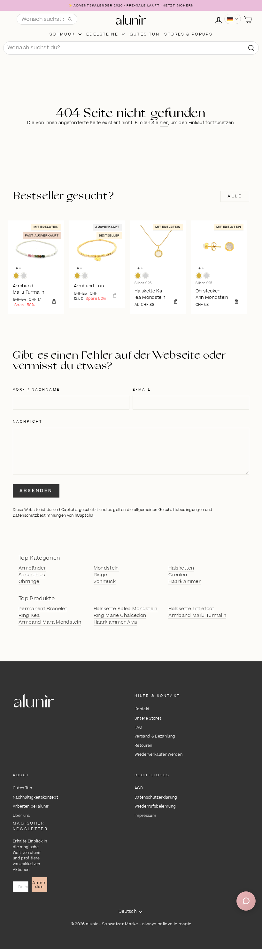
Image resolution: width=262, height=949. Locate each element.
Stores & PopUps (188, 34)
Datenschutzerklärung (156, 797)
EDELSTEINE (103, 34)
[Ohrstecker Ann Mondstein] (219, 248)
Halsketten (181, 568)
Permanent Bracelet (43, 609)
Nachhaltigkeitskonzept (35, 797)
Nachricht (27, 421)
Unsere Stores (148, 718)
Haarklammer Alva (115, 622)
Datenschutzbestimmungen (39, 515)
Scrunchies (32, 575)
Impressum (145, 815)
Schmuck (63, 34)
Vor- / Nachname (36, 389)
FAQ (138, 727)
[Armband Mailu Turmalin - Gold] (16, 276)
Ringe (100, 575)
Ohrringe (29, 581)
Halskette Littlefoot (191, 609)
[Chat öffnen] (246, 901)
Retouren (143, 745)
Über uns (21, 815)
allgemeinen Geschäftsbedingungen (169, 510)
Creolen (177, 575)
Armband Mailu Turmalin (197, 615)
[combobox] (131, 48)
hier (164, 123)
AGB (139, 788)
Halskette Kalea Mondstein (126, 609)
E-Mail (142, 389)
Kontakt (142, 709)
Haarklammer (184, 581)
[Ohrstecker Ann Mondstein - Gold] (199, 276)
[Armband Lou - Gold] (77, 276)
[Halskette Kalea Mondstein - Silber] (146, 276)
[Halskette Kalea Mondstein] (158, 248)
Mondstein (106, 568)
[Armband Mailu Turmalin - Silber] (24, 276)
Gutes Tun (22, 788)
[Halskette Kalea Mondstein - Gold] (138, 276)
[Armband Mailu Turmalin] (36, 248)
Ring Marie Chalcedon (120, 615)
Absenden (36, 491)
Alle (234, 196)
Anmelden (39, 884)
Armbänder (32, 568)
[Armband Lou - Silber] (85, 276)
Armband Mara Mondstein (50, 622)
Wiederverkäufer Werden (158, 754)
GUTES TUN (145, 34)
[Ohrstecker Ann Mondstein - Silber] (207, 276)
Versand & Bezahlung (155, 736)
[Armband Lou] (97, 248)
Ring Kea (29, 615)
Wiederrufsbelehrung (155, 806)
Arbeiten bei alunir (31, 806)
